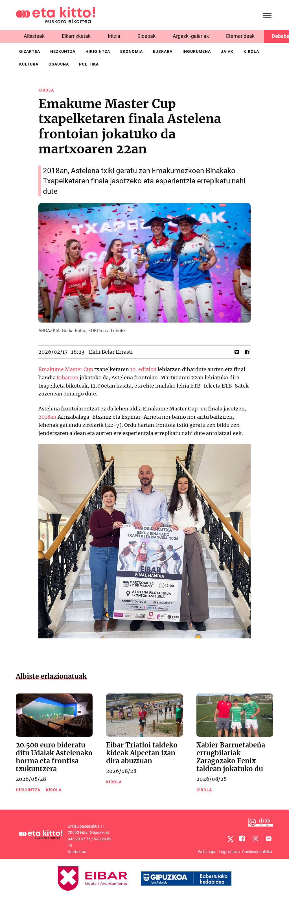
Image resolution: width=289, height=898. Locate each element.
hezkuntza (62, 51)
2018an (47, 417)
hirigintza (98, 51)
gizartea (29, 51)
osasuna (59, 64)
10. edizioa (143, 369)
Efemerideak (240, 36)
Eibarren (67, 377)
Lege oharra (229, 851)
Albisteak (34, 36)
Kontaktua (77, 851)
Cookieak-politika (257, 851)
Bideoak (146, 36)
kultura (28, 64)
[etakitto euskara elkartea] (55, 14)
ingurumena (197, 51)
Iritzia (114, 36)
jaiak (227, 51)
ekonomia (131, 51)
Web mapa (207, 851)
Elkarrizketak (76, 36)
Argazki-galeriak (191, 36)
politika (89, 64)
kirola (251, 51)
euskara (162, 51)
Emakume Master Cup (65, 369)
